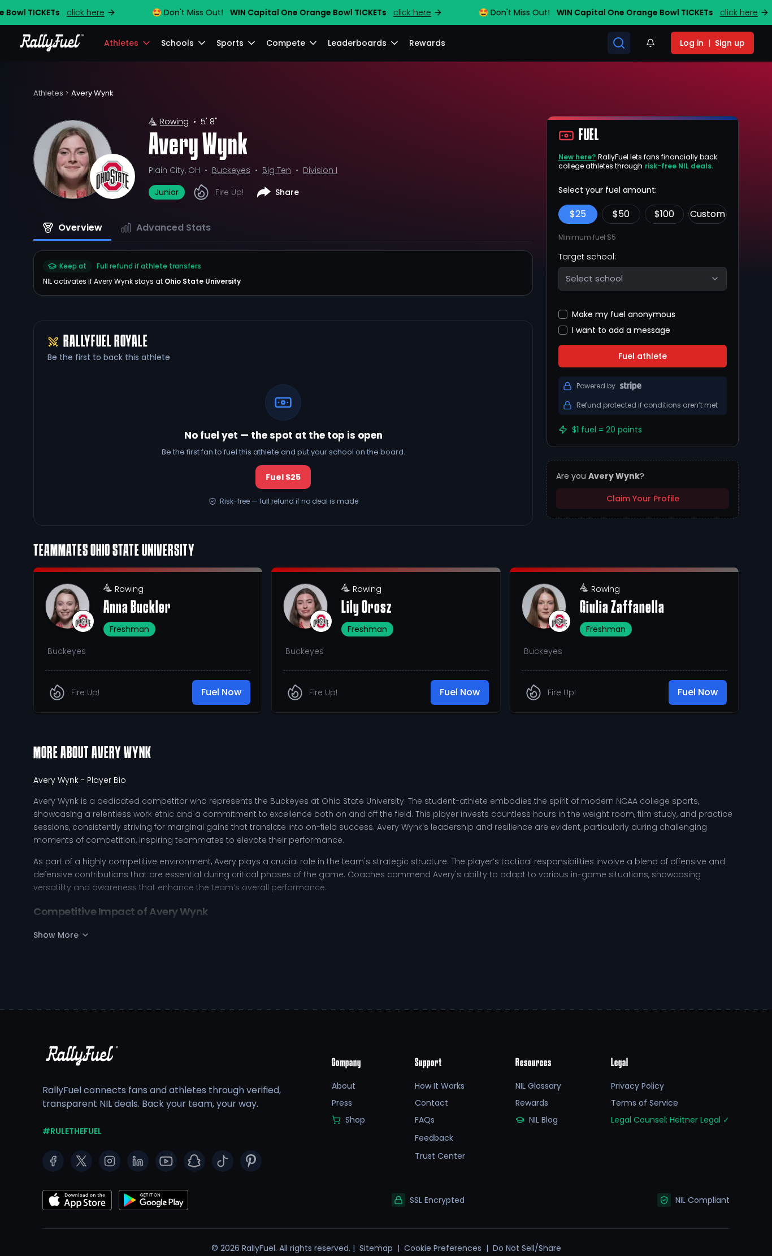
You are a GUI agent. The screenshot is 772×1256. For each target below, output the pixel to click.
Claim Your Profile (642, 498)
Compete (285, 43)
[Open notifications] (650, 43)
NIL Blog (543, 1119)
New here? (577, 157)
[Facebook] (53, 1161)
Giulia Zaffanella (622, 608)
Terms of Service (644, 1102)
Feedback (434, 1138)
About (343, 1086)
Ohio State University (202, 281)
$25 (578, 213)
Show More (56, 935)
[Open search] (619, 43)
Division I (320, 170)
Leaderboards (357, 43)
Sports (230, 43)
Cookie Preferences (443, 1248)
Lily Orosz (366, 608)
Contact (431, 1102)
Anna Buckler (137, 608)
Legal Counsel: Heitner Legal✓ (670, 1119)
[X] (81, 1161)
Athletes (121, 43)
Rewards (531, 1102)
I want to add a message (621, 330)
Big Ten (276, 170)
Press (342, 1102)
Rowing (174, 121)
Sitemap (376, 1248)
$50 (621, 213)
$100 (664, 213)
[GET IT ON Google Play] (77, 1200)
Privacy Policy (637, 1086)
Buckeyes (231, 170)
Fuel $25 (283, 477)
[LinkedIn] (138, 1161)
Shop (355, 1119)
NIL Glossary (538, 1086)
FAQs (425, 1119)
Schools (177, 43)
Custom (707, 213)
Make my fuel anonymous (623, 314)
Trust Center (440, 1156)
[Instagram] (109, 1161)
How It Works (440, 1086)
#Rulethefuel (72, 1131)
